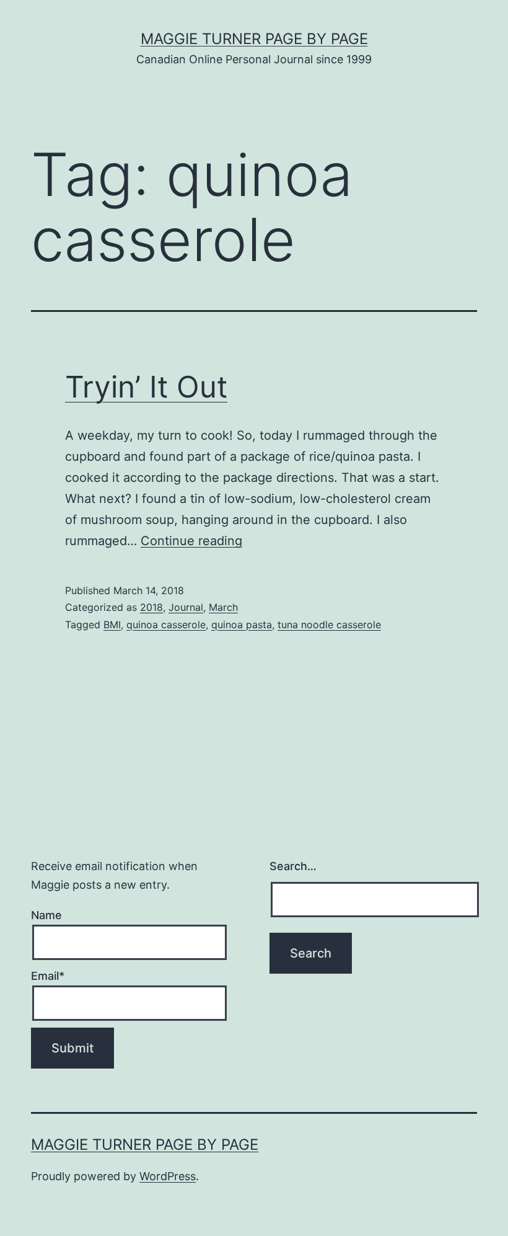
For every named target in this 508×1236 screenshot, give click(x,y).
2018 (151, 607)
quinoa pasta (241, 624)
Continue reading (191, 540)
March (223, 607)
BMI (112, 624)
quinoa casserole (166, 624)
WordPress (167, 1176)
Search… (293, 866)
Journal (186, 607)
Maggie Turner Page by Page (254, 39)
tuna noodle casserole (329, 624)
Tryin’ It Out (146, 386)
